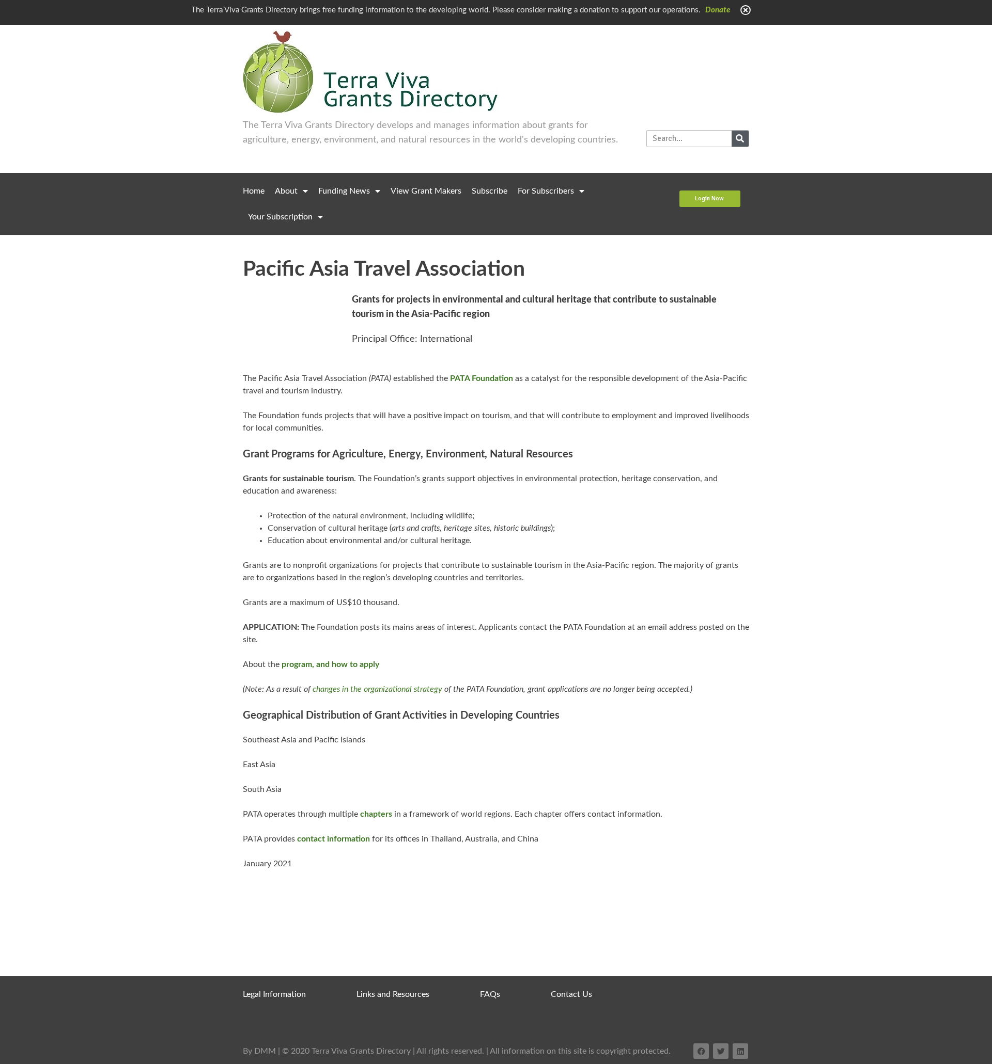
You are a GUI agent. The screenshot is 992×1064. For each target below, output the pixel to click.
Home (254, 191)
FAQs (490, 994)
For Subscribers (546, 191)
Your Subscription (280, 217)
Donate (717, 10)
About (286, 191)
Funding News (344, 191)
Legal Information (274, 994)
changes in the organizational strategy (377, 689)
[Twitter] (721, 1051)
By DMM (259, 1051)
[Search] (740, 139)
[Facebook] (701, 1051)
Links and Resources (393, 994)
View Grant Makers (426, 191)
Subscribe (489, 191)
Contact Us (571, 994)
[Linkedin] (740, 1051)
